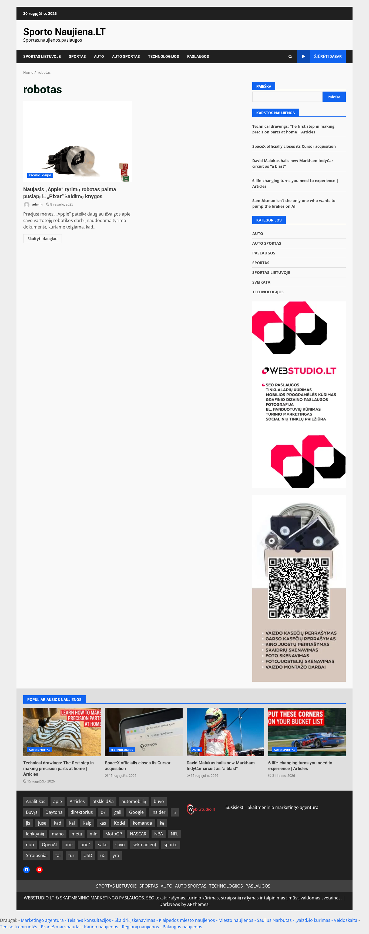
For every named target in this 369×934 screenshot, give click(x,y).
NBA (158, 834)
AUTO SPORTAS (126, 56)
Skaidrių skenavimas (135, 920)
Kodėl (119, 823)
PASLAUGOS (198, 56)
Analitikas (35, 801)
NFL (174, 834)
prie (69, 845)
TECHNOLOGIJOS (163, 56)
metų (77, 834)
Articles (77, 801)
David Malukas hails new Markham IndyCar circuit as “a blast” (225, 732)
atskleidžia (103, 801)
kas (102, 823)
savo (120, 845)
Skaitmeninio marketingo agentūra (283, 807)
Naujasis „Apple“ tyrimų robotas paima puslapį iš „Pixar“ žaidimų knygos (77, 141)
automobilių (134, 801)
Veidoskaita (345, 920)
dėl (103, 812)
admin (37, 204)
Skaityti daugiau (43, 238)
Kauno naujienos (101, 927)
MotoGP (113, 834)
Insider (159, 812)
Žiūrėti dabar (328, 56)
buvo (159, 801)
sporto (170, 845)
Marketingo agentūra (42, 920)
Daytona (54, 812)
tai (58, 855)
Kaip (87, 823)
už (102, 855)
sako (103, 845)
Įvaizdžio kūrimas (312, 920)
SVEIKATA (261, 282)
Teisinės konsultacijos (89, 920)
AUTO (99, 56)
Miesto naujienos (236, 920)
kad (57, 823)
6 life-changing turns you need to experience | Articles (307, 732)
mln (94, 834)
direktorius (82, 812)
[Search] (290, 56)
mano (58, 834)
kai (72, 823)
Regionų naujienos (140, 927)
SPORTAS (77, 56)
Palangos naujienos (182, 927)
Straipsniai (37, 855)
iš (174, 812)
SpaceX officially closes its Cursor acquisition (294, 146)
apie (57, 801)
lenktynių (35, 834)
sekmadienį (144, 845)
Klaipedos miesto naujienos (187, 920)
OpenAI (49, 845)
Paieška (263, 86)
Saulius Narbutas (274, 920)
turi (72, 855)
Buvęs (32, 812)
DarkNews (169, 904)
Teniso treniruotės (18, 927)
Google (136, 812)
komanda (142, 823)
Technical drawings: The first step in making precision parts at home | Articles (62, 732)
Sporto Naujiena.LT (64, 32)
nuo (30, 845)
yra (116, 855)
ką (162, 823)
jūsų (42, 823)
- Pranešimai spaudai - (61, 927)
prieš (85, 845)
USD (87, 855)
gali (117, 812)
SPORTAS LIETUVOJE (42, 56)
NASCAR (138, 834)
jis (28, 823)
